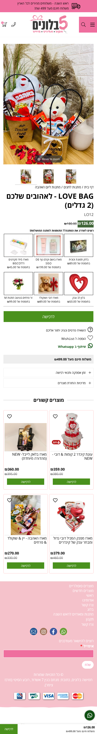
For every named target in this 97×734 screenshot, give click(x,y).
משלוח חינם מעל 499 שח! (52, 8)
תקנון (90, 619)
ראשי (90, 595)
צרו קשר (87, 604)
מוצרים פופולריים (81, 585)
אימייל (87, 646)
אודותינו (88, 600)
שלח (88, 665)
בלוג (90, 609)
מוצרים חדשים (83, 590)
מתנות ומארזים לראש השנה (73, 614)
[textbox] (48, 680)
